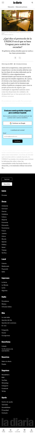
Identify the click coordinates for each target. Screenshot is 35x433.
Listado (4, 346)
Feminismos (5, 228)
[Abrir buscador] (32, 3)
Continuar (17, 141)
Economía (5, 222)
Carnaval (4, 209)
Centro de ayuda (7, 402)
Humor (4, 333)
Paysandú (5, 269)
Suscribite (7, 184)
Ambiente (5, 206)
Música (4, 304)
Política (4, 244)
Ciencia (4, 211)
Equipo (4, 364)
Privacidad (5, 410)
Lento (3, 288)
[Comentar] (19, 57)
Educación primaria (21, 7)
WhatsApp (5, 383)
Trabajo (4, 250)
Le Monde (5, 285)
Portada (4, 195)
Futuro (4, 231)
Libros (4, 236)
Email (5, 133)
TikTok (4, 391)
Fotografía (5, 330)
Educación (11, 7)
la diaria (4, 282)
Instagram (5, 386)
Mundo (4, 239)
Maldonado (5, 266)
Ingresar (7, 179)
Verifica (4, 253)
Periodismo (5, 301)
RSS (3, 377)
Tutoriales (5, 405)
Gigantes (4, 290)
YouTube (4, 380)
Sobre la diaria (6, 361)
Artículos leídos (7, 307)
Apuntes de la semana (9, 323)
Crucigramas (6, 335)
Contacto (5, 413)
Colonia (4, 263)
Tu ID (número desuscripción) (7, 350)
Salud (3, 247)
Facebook (5, 388)
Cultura (4, 217)
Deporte (4, 220)
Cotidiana (5, 214)
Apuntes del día (7, 320)
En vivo (4, 326)
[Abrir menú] (3, 2)
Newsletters (5, 375)
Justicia (4, 233)
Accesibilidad (6, 407)
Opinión (4, 242)
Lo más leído (6, 317)
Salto (3, 272)
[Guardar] (15, 57)
